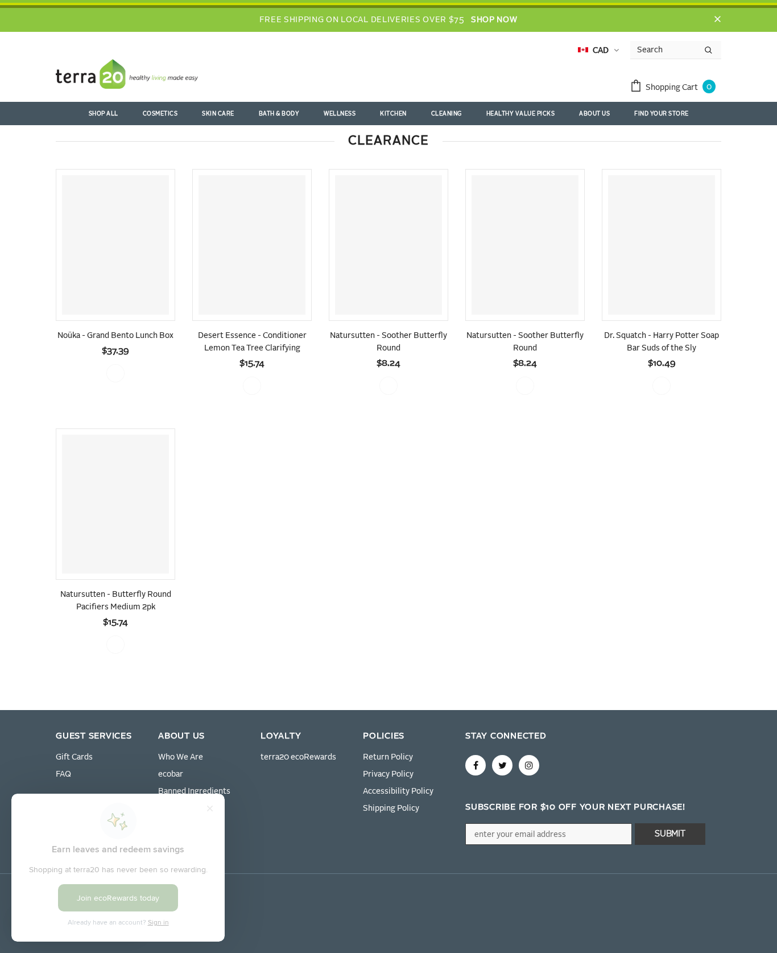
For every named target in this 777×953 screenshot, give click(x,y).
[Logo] (127, 76)
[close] (717, 20)
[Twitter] (502, 765)
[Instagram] (529, 765)
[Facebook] (475, 765)
